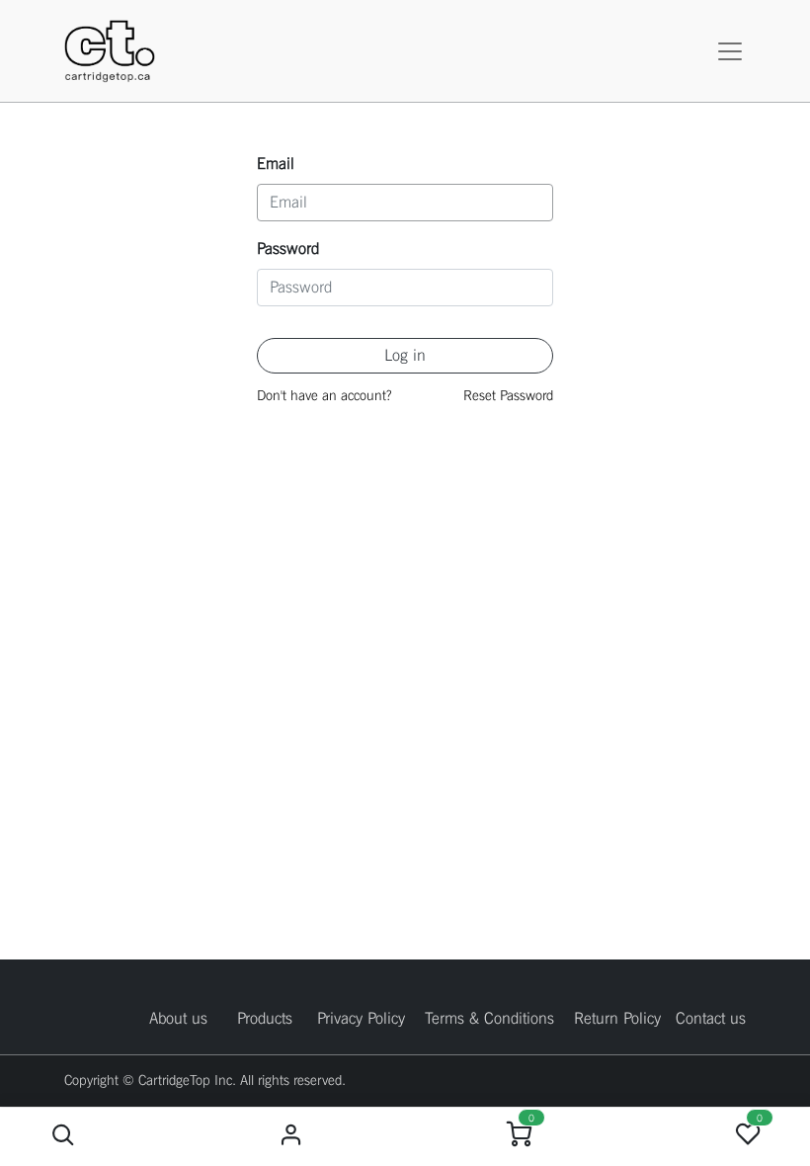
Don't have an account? (324, 395)
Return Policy (617, 1018)
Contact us (711, 1018)
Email (275, 163)
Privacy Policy (361, 1018)
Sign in (291, 1135)
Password (288, 248)
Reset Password (508, 395)
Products (264, 1018)
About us (178, 1018)
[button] (62, 1135)
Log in (405, 355)
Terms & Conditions (489, 1018)
